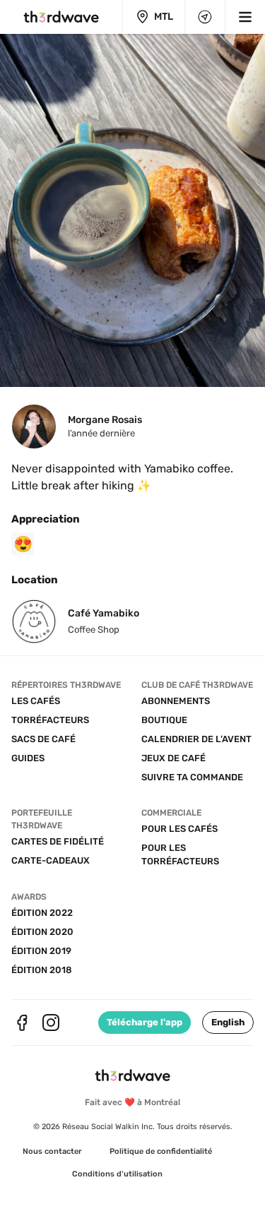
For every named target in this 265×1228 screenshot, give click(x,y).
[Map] (204, 16)
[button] (228, 1022)
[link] (52, 1151)
